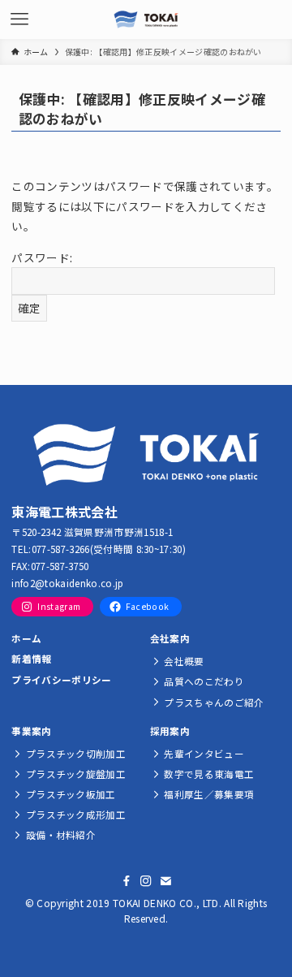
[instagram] (146, 881)
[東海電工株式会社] (146, 19)
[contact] (165, 881)
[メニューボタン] (19, 19)
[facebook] (126, 881)
